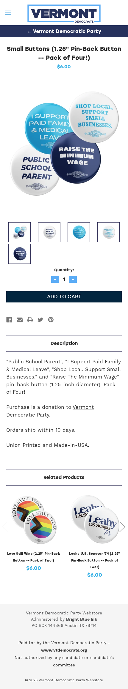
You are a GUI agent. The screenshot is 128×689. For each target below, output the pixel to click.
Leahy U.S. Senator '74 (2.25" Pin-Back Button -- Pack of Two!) (94, 560)
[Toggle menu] (8, 8)
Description (64, 343)
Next (122, 527)
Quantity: (64, 270)
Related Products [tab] (64, 477)
